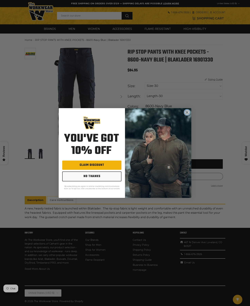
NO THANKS (92, 176)
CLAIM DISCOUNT (92, 165)
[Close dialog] (187, 112)
